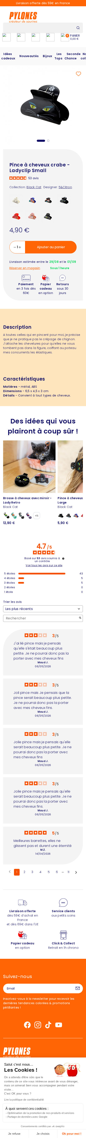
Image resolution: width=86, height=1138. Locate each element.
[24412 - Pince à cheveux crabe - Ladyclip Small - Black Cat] (64, 200)
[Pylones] (23, 17)
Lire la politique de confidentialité (24, 1099)
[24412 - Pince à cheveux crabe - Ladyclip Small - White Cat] (16, 200)
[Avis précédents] (9, 872)
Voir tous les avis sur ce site (44, 565)
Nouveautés (29, 56)
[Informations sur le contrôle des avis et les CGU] (63, 558)
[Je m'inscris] (77, 988)
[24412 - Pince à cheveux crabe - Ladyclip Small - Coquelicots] (16, 216)
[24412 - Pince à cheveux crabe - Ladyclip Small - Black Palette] (48, 216)
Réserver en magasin (24, 268)
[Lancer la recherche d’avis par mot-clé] (80, 618)
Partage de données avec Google (27, 1116)
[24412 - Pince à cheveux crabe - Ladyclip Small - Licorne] (32, 216)
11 (69, 872)
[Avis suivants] (76, 872)
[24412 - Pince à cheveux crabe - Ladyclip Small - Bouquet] (32, 200)
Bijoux (47, 56)
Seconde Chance (72, 56)
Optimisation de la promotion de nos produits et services (41, 1113)
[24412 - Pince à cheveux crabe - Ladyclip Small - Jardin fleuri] (48, 200)
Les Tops (58, 56)
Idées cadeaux (8, 56)
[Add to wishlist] (78, 73)
